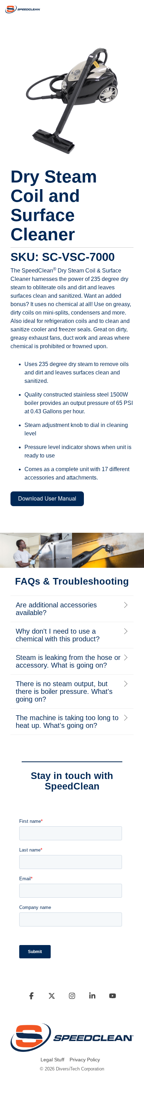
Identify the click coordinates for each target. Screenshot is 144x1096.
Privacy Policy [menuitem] (85, 1059)
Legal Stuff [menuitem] (52, 1059)
